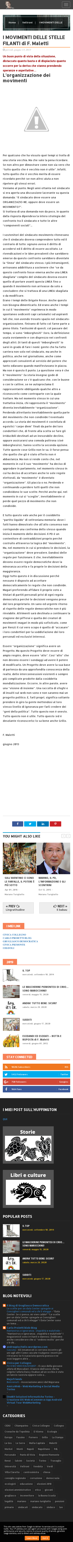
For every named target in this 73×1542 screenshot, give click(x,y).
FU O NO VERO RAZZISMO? (22, 1365)
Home (12, 22)
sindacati (23, 1507)
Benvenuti (13, 1382)
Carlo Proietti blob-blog (22, 1327)
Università (10, 1466)
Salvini (18, 1460)
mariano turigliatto (40, 1501)
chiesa (46, 1472)
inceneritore (27, 1495)
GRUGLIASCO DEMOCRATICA (20, 941)
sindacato (37, 1507)
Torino (42, 1460)
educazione (26, 1483)
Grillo (45, 1437)
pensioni (59, 1501)
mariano (21, 1501)
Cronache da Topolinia (17, 1431)
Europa (8, 1437)
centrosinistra (31, 1472)
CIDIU (7, 1425)
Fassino (20, 1437)
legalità (9, 1501)
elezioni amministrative (18, 1489)
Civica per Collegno (19, 1362)
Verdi (50, 1466)
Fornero (33, 1437)
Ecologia (52, 1431)
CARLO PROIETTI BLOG (17, 938)
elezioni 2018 (44, 1483)
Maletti (53, 1443)
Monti (20, 1449)
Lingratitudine (15, 909)
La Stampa (57, 1437)
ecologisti (10, 1483)
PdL (56, 1449)
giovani (49, 1489)
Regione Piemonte (49, 1454)
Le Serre (20, 1443)
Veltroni (27, 22)
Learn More (32, 1538)
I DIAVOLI (8, 948)
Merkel (9, 1449)
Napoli (30, 1449)
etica (38, 1489)
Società (30, 1460)
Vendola (38, 1466)
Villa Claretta (12, 1472)
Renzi (8, 1460)
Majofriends (14, 1379)
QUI (5, 1119)
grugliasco (10, 1495)
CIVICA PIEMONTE (14, 944)
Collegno (59, 1425)
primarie (9, 1507)
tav (61, 1507)
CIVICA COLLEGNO (14, 934)
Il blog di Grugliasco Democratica (28, 1305)
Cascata (11, 1349)
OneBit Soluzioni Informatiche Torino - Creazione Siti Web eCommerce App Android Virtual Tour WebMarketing (34, 1399)
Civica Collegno (41, 1425)
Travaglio (55, 1460)
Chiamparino (21, 1425)
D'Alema (38, 1431)
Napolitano (44, 1449)
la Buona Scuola (47, 1495)
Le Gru (8, 1443)
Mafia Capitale (37, 1443)
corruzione (36, 1478)
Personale (10, 1454)
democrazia (52, 1478)
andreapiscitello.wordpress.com (27, 1346)
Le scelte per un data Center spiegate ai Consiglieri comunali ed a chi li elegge (30, 1310)
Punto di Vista (27, 1454)
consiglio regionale (15, 1478)
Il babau (62, 909)
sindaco (51, 1507)
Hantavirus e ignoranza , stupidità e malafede (33, 1330)
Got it (45, 1538)
